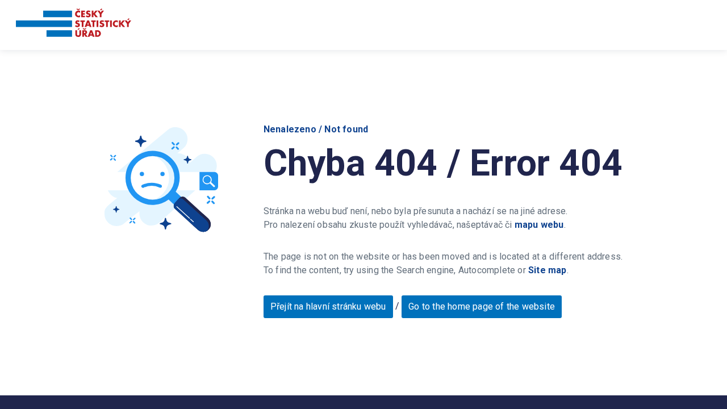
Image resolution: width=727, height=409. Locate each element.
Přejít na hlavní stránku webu (328, 306)
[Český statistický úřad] (73, 25)
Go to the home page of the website (481, 306)
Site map (547, 270)
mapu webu (539, 224)
